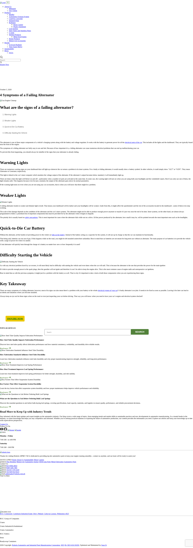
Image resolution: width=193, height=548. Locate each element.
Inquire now (15, 318)
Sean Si (104, 545)
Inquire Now (4, 65)
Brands (6, 43)
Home (14, 460)
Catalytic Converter (16, 19)
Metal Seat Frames (19, 37)
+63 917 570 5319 (12, 470)
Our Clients (13, 11)
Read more (4, 348)
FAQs (11, 53)
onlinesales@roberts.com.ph (15, 474)
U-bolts (11, 33)
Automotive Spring (31, 462)
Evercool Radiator (15, 45)
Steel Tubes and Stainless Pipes (20, 31)
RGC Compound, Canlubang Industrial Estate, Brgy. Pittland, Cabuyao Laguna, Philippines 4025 (34, 514)
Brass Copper (18, 25)
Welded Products (15, 35)
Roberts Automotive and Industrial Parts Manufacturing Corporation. (36, 545)
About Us (7, 7)
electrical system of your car (107, 290)
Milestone (12, 9)
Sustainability (9, 49)
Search (139, 332)
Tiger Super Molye (15, 47)
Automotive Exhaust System (19, 17)
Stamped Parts (14, 21)
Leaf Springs (13, 29)
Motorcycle (21, 462)
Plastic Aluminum (19, 27)
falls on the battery (58, 235)
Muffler (11, 15)
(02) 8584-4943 (11, 466)
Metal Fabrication (57, 462)
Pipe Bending (11, 462)
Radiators (12, 23)
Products (7, 13)
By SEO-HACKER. (72, 545)
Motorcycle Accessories (17, 41)
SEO (62, 545)
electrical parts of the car (133, 142)
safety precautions (31, 217)
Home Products (14, 39)
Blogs (6, 51)
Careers (41, 460)
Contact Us (4, 424)
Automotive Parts (70, 462)
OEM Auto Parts (45, 462)
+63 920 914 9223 (12, 472)
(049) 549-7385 (11, 468)
